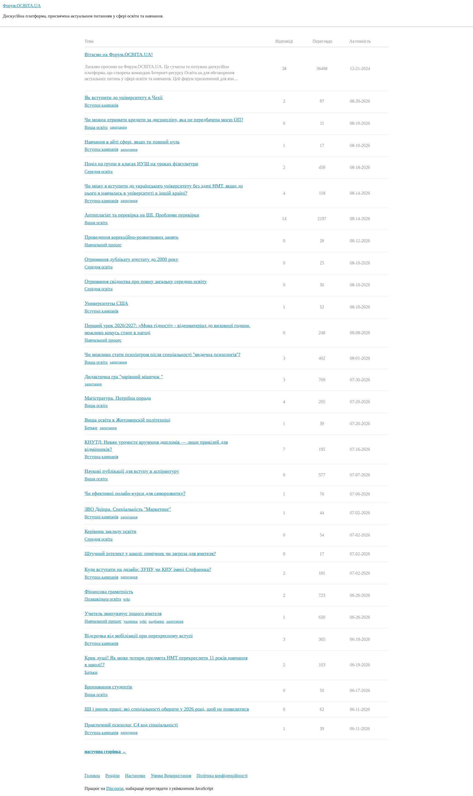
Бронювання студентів (108, 687)
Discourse (114, 788)
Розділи (112, 775)
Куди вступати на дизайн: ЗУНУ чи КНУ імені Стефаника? (148, 569)
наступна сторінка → (105, 751)
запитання (118, 127)
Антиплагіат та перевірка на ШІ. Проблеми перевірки (142, 215)
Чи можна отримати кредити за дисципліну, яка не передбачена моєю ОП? (164, 119)
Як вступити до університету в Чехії (124, 97)
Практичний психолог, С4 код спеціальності (131, 725)
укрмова (130, 621)
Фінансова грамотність (109, 591)
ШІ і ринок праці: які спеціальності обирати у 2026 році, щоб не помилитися (167, 709)
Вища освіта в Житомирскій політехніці (127, 420)
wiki (126, 599)
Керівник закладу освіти (110, 531)
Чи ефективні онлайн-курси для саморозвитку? (135, 493)
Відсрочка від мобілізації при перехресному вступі (139, 635)
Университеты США (106, 303)
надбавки (156, 621)
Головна (92, 775)
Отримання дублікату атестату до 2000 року (131, 259)
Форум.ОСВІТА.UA (22, 5)
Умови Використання (171, 775)
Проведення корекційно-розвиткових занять (131, 237)
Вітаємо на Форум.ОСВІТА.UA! (119, 54)
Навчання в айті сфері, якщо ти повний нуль (132, 142)
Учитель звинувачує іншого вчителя (123, 613)
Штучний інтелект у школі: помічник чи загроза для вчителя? (150, 553)
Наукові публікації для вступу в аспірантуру (132, 471)
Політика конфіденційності (222, 775)
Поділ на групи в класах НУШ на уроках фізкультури (141, 163)
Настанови (135, 775)
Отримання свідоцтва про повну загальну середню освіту (146, 281)
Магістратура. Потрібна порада (118, 398)
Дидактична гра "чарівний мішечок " (124, 376)
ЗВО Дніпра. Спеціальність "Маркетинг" (128, 509)
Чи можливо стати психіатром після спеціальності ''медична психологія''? (162, 354)
